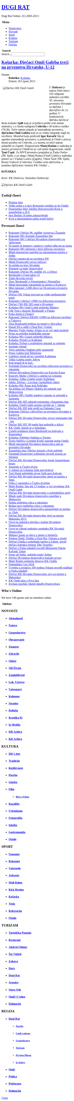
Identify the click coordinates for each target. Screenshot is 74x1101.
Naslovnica (15, 28)
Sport (12, 34)
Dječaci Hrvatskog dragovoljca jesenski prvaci (35, 557)
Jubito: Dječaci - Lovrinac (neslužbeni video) (34, 382)
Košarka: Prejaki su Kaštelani (25, 340)
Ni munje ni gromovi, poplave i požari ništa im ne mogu (40, 245)
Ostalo (12, 839)
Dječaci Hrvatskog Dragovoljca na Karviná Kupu (37, 372)
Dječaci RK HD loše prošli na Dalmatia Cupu (35, 408)
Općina (13, 44)
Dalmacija (15, 1003)
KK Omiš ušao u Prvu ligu (24, 580)
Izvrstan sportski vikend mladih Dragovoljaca (34, 583)
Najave (13, 625)
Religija (13, 710)
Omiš (12, 1069)
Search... (6, 54)
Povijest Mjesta (23, 1055)
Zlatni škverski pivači (21, 278)
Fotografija (15, 817)
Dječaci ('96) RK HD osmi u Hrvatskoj (31, 304)
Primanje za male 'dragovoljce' (26, 268)
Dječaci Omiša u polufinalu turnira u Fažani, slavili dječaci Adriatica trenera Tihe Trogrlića (37, 543)
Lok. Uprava (16, 682)
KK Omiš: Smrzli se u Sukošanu (27, 427)
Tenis (12, 903)
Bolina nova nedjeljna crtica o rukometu (31, 505)
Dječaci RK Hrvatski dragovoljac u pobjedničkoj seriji (39, 492)
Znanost (14, 646)
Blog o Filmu (22, 796)
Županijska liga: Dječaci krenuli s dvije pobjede (36, 450)
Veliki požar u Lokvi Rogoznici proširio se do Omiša (38, 205)
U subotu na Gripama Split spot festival (31, 470)
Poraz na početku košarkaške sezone (29, 333)
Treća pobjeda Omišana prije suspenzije (31, 349)
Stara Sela (15, 989)
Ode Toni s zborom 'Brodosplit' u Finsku (32, 310)
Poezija (13, 775)
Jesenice (13, 982)
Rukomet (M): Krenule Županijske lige (31, 236)
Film (11, 789)
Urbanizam (15, 810)
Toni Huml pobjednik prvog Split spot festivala (35, 473)
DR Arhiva (15, 731)
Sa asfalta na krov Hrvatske (24, 265)
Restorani (14, 940)
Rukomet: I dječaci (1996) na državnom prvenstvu (37, 301)
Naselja (19, 1026)
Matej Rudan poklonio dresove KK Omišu (33, 561)
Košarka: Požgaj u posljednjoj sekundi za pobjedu (37, 343)
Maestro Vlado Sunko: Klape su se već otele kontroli (38, 330)
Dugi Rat (14, 975)
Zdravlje (14, 653)
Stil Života (15, 668)
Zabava (13, 961)
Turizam (13, 41)
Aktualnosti (16, 618)
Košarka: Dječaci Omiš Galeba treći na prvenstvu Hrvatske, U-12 (35, 64)
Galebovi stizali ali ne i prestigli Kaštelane (32, 356)
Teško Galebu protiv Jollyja (24, 359)
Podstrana (15, 1083)
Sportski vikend (17, 346)
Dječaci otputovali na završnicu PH (29, 258)
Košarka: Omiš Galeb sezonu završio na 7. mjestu (37, 405)
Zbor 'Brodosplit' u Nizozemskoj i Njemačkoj (34, 281)
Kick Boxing (16, 889)
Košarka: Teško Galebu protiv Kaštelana (32, 379)
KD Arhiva (15, 739)
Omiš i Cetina (17, 996)
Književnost (16, 768)
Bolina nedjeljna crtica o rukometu (28, 502)
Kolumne (14, 696)
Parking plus (16, 202)
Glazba (13, 782)
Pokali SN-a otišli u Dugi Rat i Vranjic (30, 327)
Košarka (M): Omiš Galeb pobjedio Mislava (34, 307)
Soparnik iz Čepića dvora (23, 466)
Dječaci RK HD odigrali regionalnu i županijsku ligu (39, 401)
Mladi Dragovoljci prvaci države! (27, 262)
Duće (12, 968)
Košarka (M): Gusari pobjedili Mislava (30, 336)
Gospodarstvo (17, 632)
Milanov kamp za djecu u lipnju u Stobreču (33, 535)
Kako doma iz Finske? (21, 314)
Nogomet (14, 854)
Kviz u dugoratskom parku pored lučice (31, 218)
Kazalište (14, 803)
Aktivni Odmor (18, 947)
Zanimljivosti (17, 675)
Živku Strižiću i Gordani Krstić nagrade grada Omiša (39, 440)
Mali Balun (15, 882)
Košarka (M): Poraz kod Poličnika (28, 385)
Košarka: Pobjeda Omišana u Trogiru (30, 437)
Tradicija (14, 760)
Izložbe (13, 825)
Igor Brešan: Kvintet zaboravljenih (28, 215)
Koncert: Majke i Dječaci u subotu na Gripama (35, 375)
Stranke (13, 703)
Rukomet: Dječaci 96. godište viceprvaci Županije (37, 232)
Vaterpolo (15, 868)
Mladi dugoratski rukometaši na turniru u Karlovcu (37, 284)
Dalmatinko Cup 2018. (22, 564)
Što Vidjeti (15, 954)
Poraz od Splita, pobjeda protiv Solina (30, 554)
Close (4, 1097)
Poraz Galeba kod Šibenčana (25, 353)
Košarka (25, 77)
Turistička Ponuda (20, 932)
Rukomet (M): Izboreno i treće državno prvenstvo (37, 249)
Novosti (13, 31)
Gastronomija (17, 832)
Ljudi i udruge (23, 1033)
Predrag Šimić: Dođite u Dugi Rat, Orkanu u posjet (38, 538)
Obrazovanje (16, 639)
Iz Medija (14, 724)
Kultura (13, 38)
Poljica (13, 1076)
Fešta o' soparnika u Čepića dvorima (29, 483)
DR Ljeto (14, 753)
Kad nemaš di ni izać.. (21, 362)
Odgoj (12, 660)
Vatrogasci (15, 689)
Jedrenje (14, 875)
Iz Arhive (20, 1062)
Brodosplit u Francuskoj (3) (24, 275)
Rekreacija (15, 910)
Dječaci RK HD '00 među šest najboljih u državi (36, 424)
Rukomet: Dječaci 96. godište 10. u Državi (33, 271)
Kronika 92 (15, 717)
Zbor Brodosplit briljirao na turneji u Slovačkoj (35, 323)
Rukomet (14, 861)
